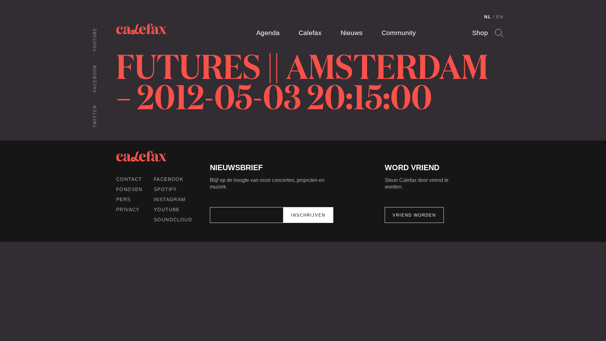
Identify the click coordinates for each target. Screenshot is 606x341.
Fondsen (129, 189)
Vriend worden (414, 215)
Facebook (94, 78)
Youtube (94, 39)
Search (499, 33)
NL (487, 16)
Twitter (94, 116)
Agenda (268, 32)
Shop (480, 32)
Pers (123, 199)
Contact (129, 179)
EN (499, 16)
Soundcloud (173, 219)
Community (399, 32)
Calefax (310, 32)
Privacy (128, 209)
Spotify (165, 189)
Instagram (170, 199)
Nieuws (352, 32)
